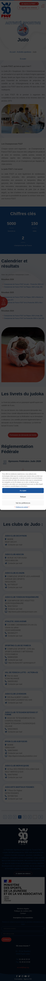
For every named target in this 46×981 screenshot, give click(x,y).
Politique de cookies (22, 507)
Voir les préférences (23, 503)
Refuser (23, 497)
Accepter (23, 490)
